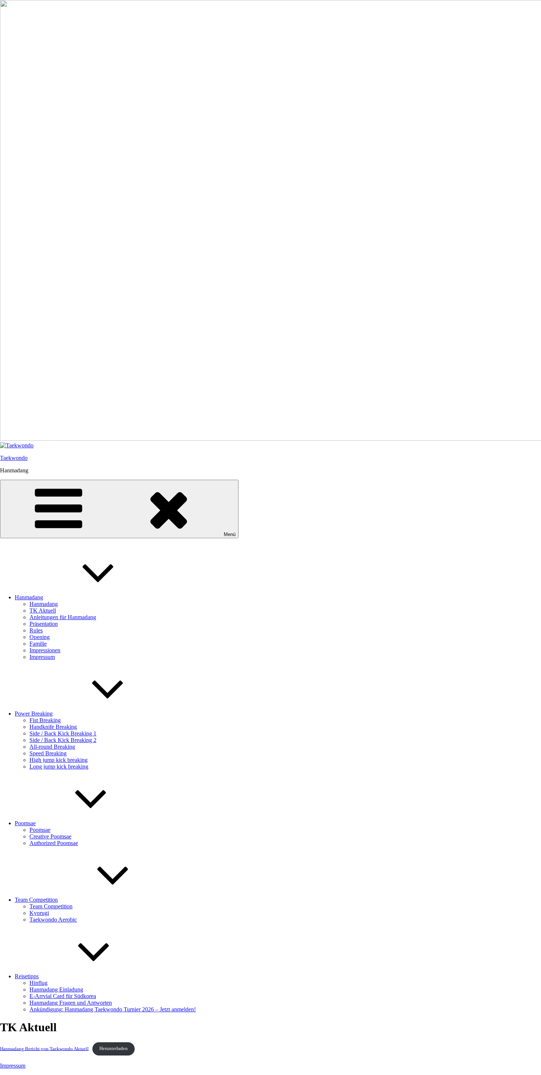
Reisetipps (27, 976)
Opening (39, 637)
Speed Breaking (48, 753)
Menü (230, 534)
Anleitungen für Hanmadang (62, 617)
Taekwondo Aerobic (53, 919)
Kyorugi (39, 913)
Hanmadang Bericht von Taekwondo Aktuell (44, 1048)
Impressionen (44, 650)
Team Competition (36, 900)
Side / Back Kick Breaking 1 (62, 733)
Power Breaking (34, 713)
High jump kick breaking (58, 760)
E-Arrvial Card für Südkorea (62, 996)
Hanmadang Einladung (56, 989)
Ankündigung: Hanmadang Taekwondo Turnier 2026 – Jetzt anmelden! (112, 1009)
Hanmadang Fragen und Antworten (70, 1003)
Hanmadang (29, 597)
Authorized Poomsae (53, 843)
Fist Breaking (45, 720)
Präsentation (43, 624)
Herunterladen (113, 1048)
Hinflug (38, 983)
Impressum (42, 657)
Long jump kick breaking (58, 766)
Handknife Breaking (53, 727)
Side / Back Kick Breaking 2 (62, 740)
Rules (36, 630)
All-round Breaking (52, 747)
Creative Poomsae (50, 836)
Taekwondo (14, 458)
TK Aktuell (42, 610)
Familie (38, 644)
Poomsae (25, 823)
